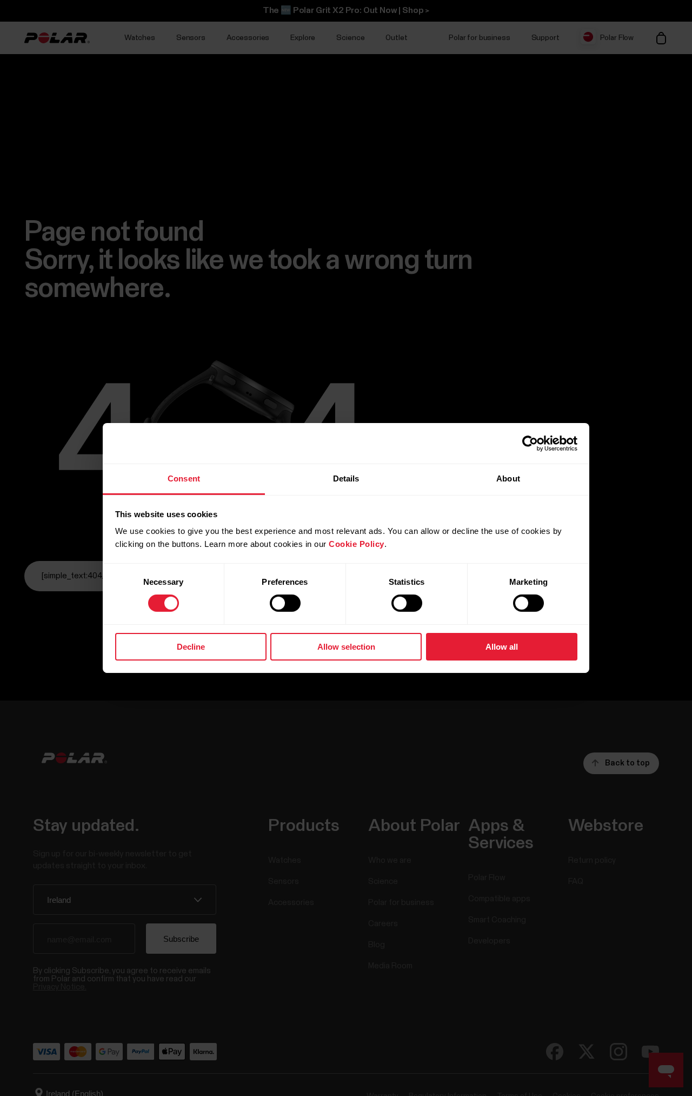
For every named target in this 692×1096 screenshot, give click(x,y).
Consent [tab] (184, 478)
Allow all (501, 646)
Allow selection (346, 646)
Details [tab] (346, 478)
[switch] (285, 603)
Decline (191, 646)
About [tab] (508, 478)
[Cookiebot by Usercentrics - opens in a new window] (530, 443)
